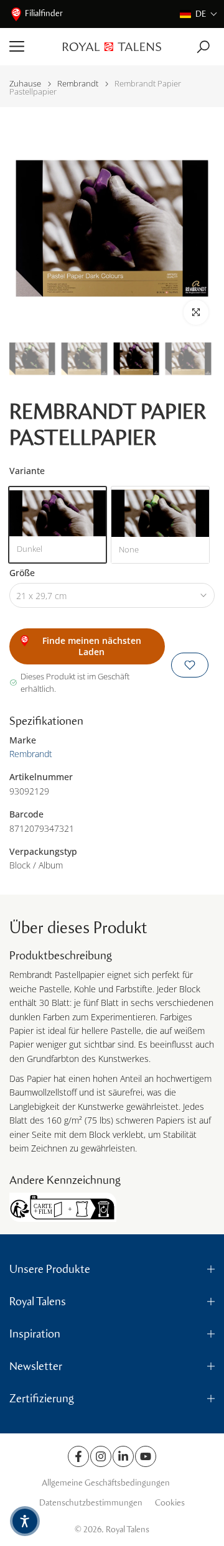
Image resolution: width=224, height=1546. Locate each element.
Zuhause (25, 84)
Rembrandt (77, 84)
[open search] (203, 47)
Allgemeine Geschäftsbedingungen (106, 1483)
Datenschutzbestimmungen (90, 1502)
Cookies (170, 1502)
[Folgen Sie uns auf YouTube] (145, 1456)
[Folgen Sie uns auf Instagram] (100, 1456)
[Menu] (31, 46)
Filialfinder (44, 13)
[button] (199, 14)
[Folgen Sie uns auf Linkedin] (123, 1456)
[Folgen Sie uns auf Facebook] (78, 1456)
